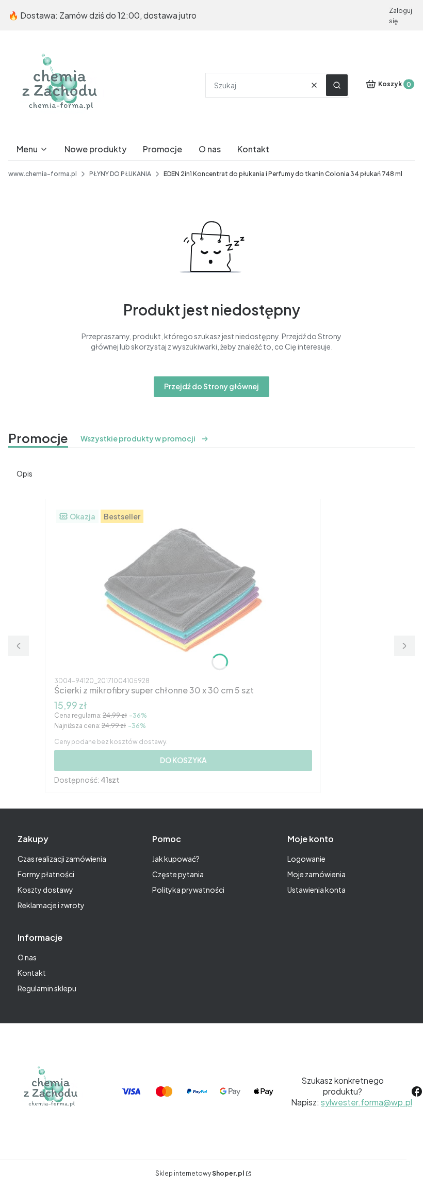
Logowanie (306, 858)
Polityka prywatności (188, 889)
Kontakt (32, 972)
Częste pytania (178, 874)
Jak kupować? (176, 858)
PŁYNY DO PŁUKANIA (120, 174)
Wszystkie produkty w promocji (138, 438)
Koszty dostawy (45, 889)
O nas (27, 957)
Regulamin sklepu (47, 988)
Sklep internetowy (199, 1173)
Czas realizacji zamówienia (62, 858)
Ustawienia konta (316, 889)
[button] (337, 85)
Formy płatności (46, 874)
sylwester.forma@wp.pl (366, 1102)
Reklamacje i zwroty (51, 905)
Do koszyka (183, 760)
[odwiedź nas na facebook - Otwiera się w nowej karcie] (417, 1091)
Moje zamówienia (316, 874)
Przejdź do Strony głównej (211, 386)
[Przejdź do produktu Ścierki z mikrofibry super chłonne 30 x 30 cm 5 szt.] (183, 590)
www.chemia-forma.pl (42, 174)
